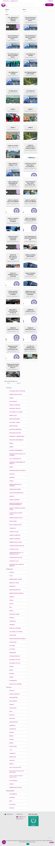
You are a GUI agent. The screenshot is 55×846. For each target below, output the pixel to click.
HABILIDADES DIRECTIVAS (14, 589)
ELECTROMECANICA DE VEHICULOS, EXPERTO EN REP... (30, 238)
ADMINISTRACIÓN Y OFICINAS (15, 579)
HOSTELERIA (12, 718)
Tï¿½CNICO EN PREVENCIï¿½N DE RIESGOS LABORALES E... (30, 348)
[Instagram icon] (52, 1)
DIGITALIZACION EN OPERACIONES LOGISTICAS (13, 238)
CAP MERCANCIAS (13, 91)
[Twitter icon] (49, 1)
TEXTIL (10, 749)
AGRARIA (11, 398)
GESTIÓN (11, 603)
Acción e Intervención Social (15, 767)
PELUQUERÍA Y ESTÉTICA (14, 663)
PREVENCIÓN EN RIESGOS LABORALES (17, 638)
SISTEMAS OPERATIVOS (14, 656)
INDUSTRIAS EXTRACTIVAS (15, 432)
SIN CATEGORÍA (12, 635)
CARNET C (12, 109)
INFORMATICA (12, 725)
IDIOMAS (11, 467)
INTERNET (11, 666)
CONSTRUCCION (12, 708)
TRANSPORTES (12, 621)
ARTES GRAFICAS (13, 701)
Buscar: (24, 9)
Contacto (49, 4)
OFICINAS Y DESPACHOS (14, 499)
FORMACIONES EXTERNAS (15, 489)
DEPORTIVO (11, 690)
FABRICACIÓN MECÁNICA (14, 419)
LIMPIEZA (11, 481)
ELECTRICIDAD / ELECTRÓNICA (15, 631)
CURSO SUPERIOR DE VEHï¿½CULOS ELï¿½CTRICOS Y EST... (30, 183)
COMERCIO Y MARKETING (14, 405)
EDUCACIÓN (11, 474)
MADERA (11, 736)
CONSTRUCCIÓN (12, 642)
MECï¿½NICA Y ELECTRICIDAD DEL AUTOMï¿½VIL (12, 311)
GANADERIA (11, 477)
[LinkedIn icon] (50, 1)
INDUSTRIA (11, 715)
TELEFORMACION (13, 794)
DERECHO (11, 610)
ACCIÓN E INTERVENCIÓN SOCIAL (16, 492)
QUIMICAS (11, 739)
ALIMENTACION (12, 729)
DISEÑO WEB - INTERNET (14, 614)
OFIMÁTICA (11, 596)
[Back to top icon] (49, 838)
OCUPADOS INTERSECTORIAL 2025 (16, 545)
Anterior (9, 383)
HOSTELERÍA (12, 645)
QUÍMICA (11, 443)
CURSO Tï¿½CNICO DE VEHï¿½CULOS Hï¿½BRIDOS (13, 220)
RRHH (10, 607)
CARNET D (30, 127)
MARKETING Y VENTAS (14, 582)
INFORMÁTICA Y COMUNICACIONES (16, 436)
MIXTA (10, 801)
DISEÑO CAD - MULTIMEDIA (15, 628)
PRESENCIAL (12, 797)
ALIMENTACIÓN (12, 652)
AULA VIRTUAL (12, 804)
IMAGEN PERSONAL (13, 425)
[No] (51, 842)
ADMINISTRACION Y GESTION (15, 542)
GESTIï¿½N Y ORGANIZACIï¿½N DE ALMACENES (13, 275)
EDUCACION (11, 760)
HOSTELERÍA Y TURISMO (14, 422)
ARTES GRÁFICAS (13, 401)
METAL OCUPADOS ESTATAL (15, 524)
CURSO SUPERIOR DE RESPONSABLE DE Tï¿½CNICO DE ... (13, 183)
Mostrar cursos (7, 12)
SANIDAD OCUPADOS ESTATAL (16, 517)
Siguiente (19, 383)
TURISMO (11, 784)
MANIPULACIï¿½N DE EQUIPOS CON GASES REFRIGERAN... (30, 293)
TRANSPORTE (12, 753)
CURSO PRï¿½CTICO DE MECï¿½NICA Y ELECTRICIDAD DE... (30, 165)
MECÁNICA (11, 673)
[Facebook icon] (48, 1)
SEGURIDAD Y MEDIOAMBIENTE (16, 450)
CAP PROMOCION (30, 91)
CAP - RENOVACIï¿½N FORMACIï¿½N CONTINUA (13, 19)
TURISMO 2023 (12, 528)
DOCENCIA (11, 572)
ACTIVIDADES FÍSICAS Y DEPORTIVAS (17, 391)
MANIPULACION (12, 756)
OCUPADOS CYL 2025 (14, 549)
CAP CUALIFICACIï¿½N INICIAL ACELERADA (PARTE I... (30, 19)
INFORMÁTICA (12, 586)
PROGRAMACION (13, 680)
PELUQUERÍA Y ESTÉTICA (14, 659)
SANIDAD (11, 446)
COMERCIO (11, 496)
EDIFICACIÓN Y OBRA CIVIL (15, 408)
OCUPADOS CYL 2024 (14, 531)
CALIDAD (11, 600)
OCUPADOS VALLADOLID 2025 (15, 557)
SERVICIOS (11, 732)
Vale (28, 844)
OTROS (10, 575)
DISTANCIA (11, 808)
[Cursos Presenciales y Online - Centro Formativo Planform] (4, 6)
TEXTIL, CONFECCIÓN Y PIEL (15, 458)
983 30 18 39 (6, 1)
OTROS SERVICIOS (13, 780)
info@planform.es (14, 1)
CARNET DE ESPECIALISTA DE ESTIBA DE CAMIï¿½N (30, 147)
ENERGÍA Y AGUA (13, 415)
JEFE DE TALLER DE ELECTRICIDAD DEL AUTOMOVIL (13, 293)
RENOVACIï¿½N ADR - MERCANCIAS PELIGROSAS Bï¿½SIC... (13, 348)
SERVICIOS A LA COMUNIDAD (15, 684)
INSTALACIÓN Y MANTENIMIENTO (16, 439)
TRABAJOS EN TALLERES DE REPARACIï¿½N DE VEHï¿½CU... (13, 366)
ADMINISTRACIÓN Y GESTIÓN (15, 394)
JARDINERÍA (12, 624)
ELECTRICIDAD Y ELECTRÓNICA (16, 412)
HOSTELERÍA (12, 649)
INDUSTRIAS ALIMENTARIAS (15, 429)
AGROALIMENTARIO (13, 697)
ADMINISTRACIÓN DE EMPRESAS (16, 593)
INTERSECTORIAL (13, 521)
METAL (10, 711)
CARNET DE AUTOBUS (13, 145)
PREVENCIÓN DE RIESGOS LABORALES (17, 470)
